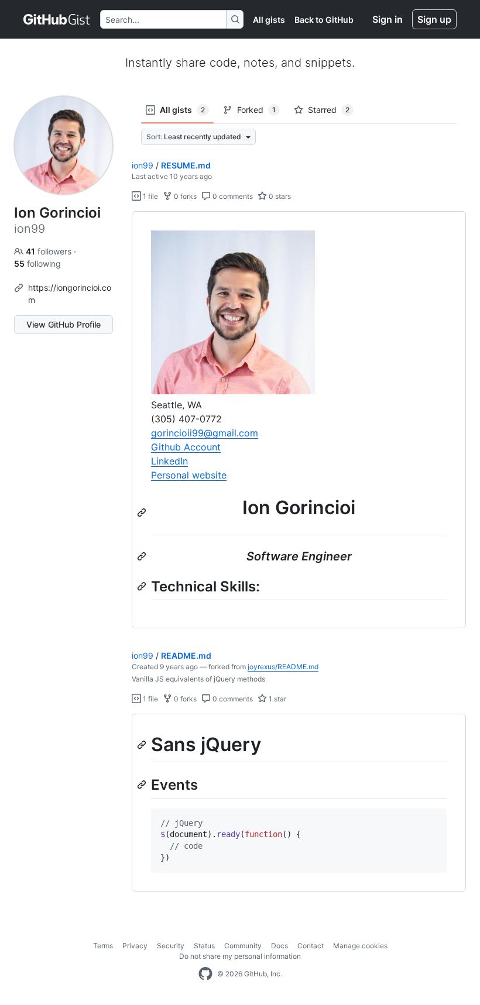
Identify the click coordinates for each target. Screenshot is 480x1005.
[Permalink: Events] (143, 785)
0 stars (279, 196)
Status (204, 945)
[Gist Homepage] (57, 19)
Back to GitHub (324, 20)
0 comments (232, 196)
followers (50, 251)
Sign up (434, 19)
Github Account (186, 447)
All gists (269, 20)
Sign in (387, 19)
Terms (103, 945)
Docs (279, 945)
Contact (310, 945)
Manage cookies (360, 945)
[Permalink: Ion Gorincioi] (143, 512)
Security (170, 945)
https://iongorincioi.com (69, 294)
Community (243, 945)
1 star (276, 698)
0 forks (184, 196)
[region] (298, 420)
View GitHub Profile (63, 324)
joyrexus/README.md (283, 666)
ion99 (142, 165)
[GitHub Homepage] (205, 974)
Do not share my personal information (240, 956)
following (37, 264)
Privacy (135, 945)
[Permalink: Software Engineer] (143, 556)
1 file (149, 196)
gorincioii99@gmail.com (204, 433)
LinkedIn (169, 461)
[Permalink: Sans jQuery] (143, 744)
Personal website (189, 475)
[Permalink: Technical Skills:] (143, 586)
